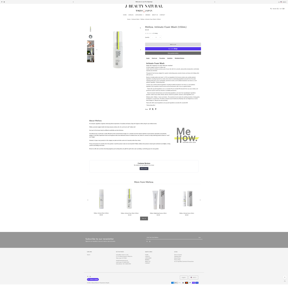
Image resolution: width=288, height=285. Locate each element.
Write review (144, 168)
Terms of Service (178, 254)
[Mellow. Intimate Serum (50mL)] (187, 199)
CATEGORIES (138, 15)
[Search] (271, 8)
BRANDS (148, 15)
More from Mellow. (144, 182)
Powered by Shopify (104, 282)
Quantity (147, 37)
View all (144, 218)
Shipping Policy (177, 256)
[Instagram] (4, 2)
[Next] (215, 2)
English (184, 277)
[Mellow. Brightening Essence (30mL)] (158, 199)
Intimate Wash (135, 19)
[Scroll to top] (284, 281)
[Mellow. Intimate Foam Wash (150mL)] (130, 199)
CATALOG (131, 15)
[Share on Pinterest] (155, 109)
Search (88, 254)
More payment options (173, 53)
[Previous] (73, 2)
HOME (125, 15)
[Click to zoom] (140, 28)
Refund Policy (177, 258)
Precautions (162, 58)
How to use (154, 58)
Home (128, 19)
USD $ (284, 2)
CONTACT (162, 15)
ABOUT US (155, 15)
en (279, 2)
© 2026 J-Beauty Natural (93, 282)
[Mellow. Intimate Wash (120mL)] (101, 199)
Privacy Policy (177, 259)
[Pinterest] (1, 2)
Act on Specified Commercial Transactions (184, 261)
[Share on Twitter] (153, 109)
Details (147, 58)
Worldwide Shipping (179, 58)
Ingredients (169, 58)
